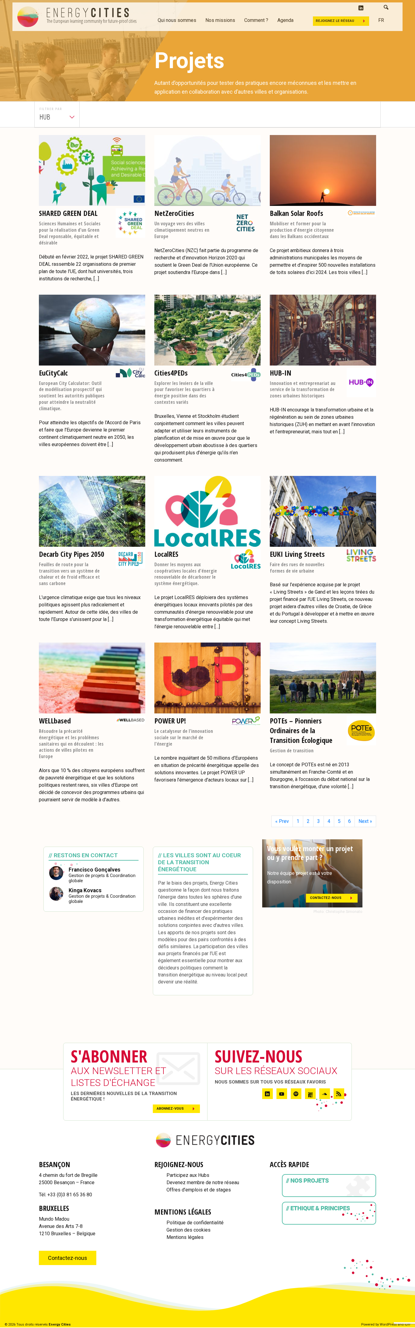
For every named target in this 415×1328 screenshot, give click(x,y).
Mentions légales (185, 1237)
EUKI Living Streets (297, 554)
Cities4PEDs (171, 373)
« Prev (282, 821)
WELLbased (55, 721)
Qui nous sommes (177, 20)
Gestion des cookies (188, 1230)
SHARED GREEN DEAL (68, 213)
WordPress (388, 1324)
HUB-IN (280, 373)
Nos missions (220, 20)
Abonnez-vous (170, 1109)
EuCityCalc (53, 373)
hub (44, 117)
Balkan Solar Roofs (296, 213)
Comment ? (256, 20)
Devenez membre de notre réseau (202, 1182)
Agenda (285, 20)
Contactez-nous (325, 898)
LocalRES (166, 554)
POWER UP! (170, 721)
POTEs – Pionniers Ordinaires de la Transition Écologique (301, 730)
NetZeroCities (174, 213)
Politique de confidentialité (195, 1223)
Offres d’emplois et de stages (198, 1190)
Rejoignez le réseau (335, 21)
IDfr (407, 1324)
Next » (365, 821)
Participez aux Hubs (187, 1175)
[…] (96, 279)
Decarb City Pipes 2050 (71, 554)
